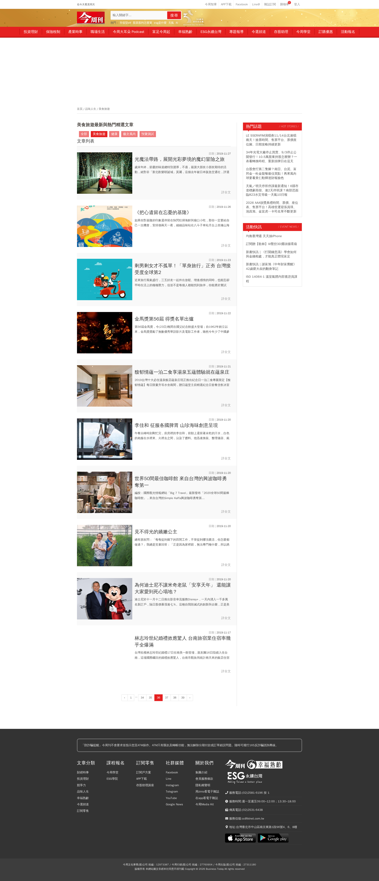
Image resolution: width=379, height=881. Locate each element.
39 (182, 697)
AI (177, 22)
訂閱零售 (83, 811)
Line (168, 778)
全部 (84, 134)
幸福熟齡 (83, 798)
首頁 (80, 109)
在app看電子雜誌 (206, 798)
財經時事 (83, 772)
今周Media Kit (204, 804)
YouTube (171, 798)
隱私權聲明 (202, 785)
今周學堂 (112, 772)
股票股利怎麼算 (142, 22)
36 (158, 697)
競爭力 (81, 785)
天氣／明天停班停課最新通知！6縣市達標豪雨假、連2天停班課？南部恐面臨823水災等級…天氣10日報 (272, 190)
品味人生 (90, 109)
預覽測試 (147, 134)
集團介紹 (201, 772)
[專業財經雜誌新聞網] (91, 18)
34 (142, 697)
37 (166, 697)
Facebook (172, 772)
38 (174, 697)
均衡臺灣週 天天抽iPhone (264, 236)
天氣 (171, 22)
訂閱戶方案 (143, 772)
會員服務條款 (204, 778)
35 (150, 697)
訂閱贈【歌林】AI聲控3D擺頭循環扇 (271, 244)
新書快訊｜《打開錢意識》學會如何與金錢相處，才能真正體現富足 (271, 254)
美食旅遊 (104, 109)
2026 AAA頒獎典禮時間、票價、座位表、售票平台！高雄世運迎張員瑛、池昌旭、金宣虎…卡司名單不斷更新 (272, 207)
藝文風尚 (129, 134)
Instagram (172, 785)
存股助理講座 (145, 785)
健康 (114, 134)
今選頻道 (83, 804)
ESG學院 (112, 778)
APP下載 (141, 778)
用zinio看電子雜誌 (207, 791)
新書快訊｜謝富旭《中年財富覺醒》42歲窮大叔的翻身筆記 (271, 266)
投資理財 (83, 778)
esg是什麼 (160, 22)
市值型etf (125, 22)
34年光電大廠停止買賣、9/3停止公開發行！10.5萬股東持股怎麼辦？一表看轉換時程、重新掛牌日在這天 (271, 156)
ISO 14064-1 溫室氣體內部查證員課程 (271, 279)
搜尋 (174, 15)
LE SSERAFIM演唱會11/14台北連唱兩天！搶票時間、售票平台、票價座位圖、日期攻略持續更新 (271, 140)
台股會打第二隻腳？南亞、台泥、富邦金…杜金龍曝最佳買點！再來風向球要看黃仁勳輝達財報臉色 (271, 173)
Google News (174, 804)
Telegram (172, 791)
